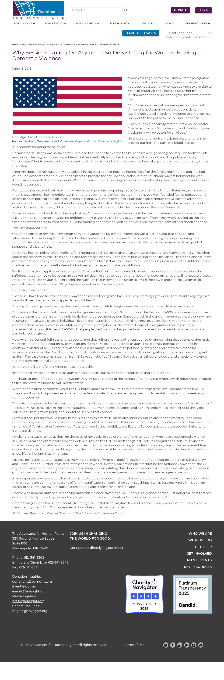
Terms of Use (134, 645)
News (168, 23)
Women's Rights (110, 141)
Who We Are (23, 23)
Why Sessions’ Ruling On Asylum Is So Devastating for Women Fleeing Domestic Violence (70, 44)
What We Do (54, 23)
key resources (198, 567)
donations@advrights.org (32, 581)
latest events (198, 560)
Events (146, 23)
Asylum (29, 141)
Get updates (79, 548)
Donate (180, 10)
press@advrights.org (28, 601)
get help (203, 547)
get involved (199, 554)
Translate (198, 37)
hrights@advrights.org (29, 611)
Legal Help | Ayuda (140, 33)
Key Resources (196, 23)
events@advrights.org (29, 591)
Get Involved (119, 23)
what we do (200, 540)
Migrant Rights (85, 141)
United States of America (45, 137)
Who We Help (86, 23)
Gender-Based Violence (55, 141)
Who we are (200, 534)
